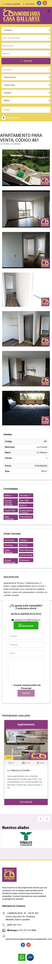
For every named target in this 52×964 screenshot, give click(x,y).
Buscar (28, 60)
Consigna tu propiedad (12, 4)
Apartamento (26, 724)
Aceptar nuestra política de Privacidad (27, 686)
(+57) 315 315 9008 (21, 930)
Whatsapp (27, 626)
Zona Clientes (30, 4)
